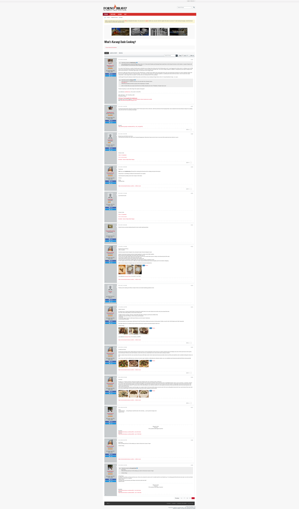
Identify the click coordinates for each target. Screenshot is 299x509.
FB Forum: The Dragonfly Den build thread (127, 98)
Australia (120, 17)
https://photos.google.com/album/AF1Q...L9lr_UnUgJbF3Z (130, 126)
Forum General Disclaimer (111, 47)
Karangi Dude (110, 173)
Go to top (190, 503)
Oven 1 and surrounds (122, 157)
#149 (192, 465)
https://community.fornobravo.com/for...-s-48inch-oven (129, 186)
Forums (106, 14)
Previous (177, 498)
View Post (136, 62)
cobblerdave (110, 413)
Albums (120, 14)
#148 (192, 440)
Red (108, 503)
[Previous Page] (187, 55)
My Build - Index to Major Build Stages (126, 159)
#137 (192, 106)
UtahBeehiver (127, 91)
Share (111, 73)
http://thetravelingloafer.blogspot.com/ (129, 100)
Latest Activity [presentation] (113, 53)
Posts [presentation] (106, 53)
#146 (192, 377)
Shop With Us (124, 82)
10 (193, 498)
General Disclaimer (182, 503)
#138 (192, 133)
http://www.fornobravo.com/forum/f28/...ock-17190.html (129, 434)
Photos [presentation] (121, 53)
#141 (192, 225)
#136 (192, 59)
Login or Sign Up (190, 1)
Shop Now (113, 14)
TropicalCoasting (110, 231)
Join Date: (108, 70)
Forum (108, 17)
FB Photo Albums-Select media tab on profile (142, 99)
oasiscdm (110, 140)
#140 (192, 193)
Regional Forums (114, 17)
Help (125, 14)
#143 (192, 285)
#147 (192, 407)
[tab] (106, 53)
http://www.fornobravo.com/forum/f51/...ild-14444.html (129, 431)
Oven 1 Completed (122, 155)
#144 (192, 307)
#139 (192, 167)
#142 (192, 246)
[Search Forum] (194, 7)
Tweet (111, 75)
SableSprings (110, 65)
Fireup (110, 291)
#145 (192, 347)
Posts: (109, 71)
